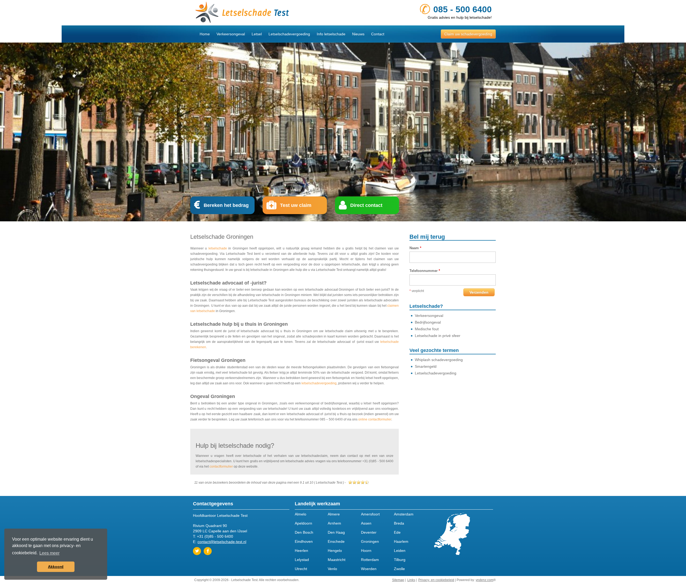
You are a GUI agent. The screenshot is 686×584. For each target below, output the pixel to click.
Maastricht (336, 560)
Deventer (368, 532)
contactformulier (221, 466)
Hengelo (335, 550)
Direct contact (366, 205)
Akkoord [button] (56, 566)
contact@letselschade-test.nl (221, 542)
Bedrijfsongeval (428, 322)
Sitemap (398, 580)
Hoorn (366, 550)
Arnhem (334, 523)
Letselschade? (426, 306)
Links (411, 580)
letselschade (217, 248)
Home (205, 34)
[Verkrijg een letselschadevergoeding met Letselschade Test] (266, 12)
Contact (377, 34)
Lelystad (302, 560)
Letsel (257, 34)
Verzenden (479, 292)
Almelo (300, 514)
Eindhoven (304, 541)
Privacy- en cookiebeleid (436, 580)
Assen (366, 523)
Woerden (368, 569)
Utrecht (301, 569)
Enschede (336, 541)
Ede (397, 532)
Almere (334, 514)
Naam (415, 248)
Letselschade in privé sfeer (437, 335)
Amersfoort (370, 514)
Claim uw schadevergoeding (468, 34)
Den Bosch (304, 532)
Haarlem (401, 541)
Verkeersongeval (231, 34)
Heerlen (301, 550)
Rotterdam (370, 560)
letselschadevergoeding (319, 383)
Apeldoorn (303, 523)
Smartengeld (426, 366)
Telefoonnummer (424, 271)
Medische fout (427, 329)
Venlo (332, 569)
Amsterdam (403, 514)
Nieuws (358, 34)
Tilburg (399, 560)
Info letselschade (331, 34)
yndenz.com (484, 580)
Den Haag (336, 532)
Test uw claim (295, 205)
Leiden (399, 550)
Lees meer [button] (49, 553)
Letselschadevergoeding (289, 34)
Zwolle (399, 569)
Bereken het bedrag (226, 205)
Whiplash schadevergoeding (439, 360)
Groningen (370, 541)
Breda (399, 523)
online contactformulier (374, 419)
